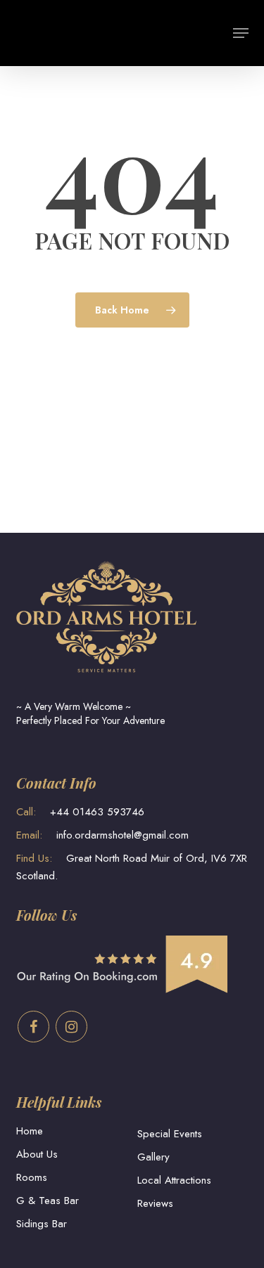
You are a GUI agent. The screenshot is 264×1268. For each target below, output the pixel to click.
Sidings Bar (41, 1223)
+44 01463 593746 (80, 812)
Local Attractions (174, 1180)
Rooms (31, 1177)
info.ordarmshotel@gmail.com (102, 835)
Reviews (155, 1203)
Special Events (169, 1133)
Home (29, 1131)
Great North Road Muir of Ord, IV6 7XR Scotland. (131, 867)
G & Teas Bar (47, 1200)
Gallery (153, 1157)
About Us (37, 1154)
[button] (241, 33)
